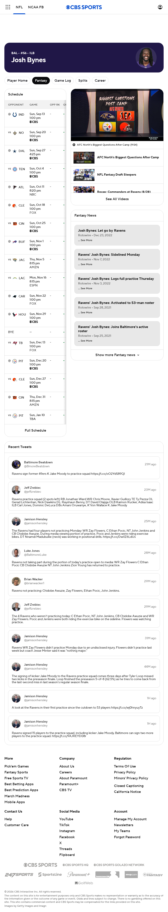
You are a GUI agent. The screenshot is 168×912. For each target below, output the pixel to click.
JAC (22, 260)
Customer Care (16, 825)
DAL (22, 151)
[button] (8, 7)
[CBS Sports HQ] (75, 864)
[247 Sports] (19, 873)
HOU (22, 315)
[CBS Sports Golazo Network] (119, 864)
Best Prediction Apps (21, 790)
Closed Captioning (129, 786)
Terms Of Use (125, 766)
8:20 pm (37, 189)
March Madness (17, 796)
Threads (65, 849)
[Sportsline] (50, 874)
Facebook (67, 837)
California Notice (127, 792)
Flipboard (67, 855)
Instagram (67, 831)
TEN (22, 169)
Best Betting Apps (18, 784)
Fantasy (41, 80)
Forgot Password (127, 837)
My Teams (122, 831)
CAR (22, 296)
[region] (117, 115)
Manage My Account (130, 819)
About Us (66, 766)
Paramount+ (69, 784)
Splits (82, 80)
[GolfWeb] (84, 883)
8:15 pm (37, 261)
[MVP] (131, 873)
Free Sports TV (16, 778)
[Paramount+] (78, 873)
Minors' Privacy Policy (131, 778)
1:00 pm (37, 116)
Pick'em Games (16, 766)
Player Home (17, 80)
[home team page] (14, 115)
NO (21, 133)
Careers (65, 772)
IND (21, 115)
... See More (85, 240)
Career (100, 80)
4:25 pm (37, 152)
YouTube (66, 819)
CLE (21, 206)
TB (21, 343)
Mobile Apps (14, 802)
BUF (22, 242)
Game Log (62, 80)
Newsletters (123, 825)
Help (8, 819)
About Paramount (73, 778)
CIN (21, 224)
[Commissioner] (107, 873)
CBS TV (65, 790)
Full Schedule (35, 430)
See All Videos (117, 199)
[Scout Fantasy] (153, 874)
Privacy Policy (125, 772)
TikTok (64, 825)
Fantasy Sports (16, 772)
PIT (21, 361)
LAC (22, 278)
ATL (21, 187)
